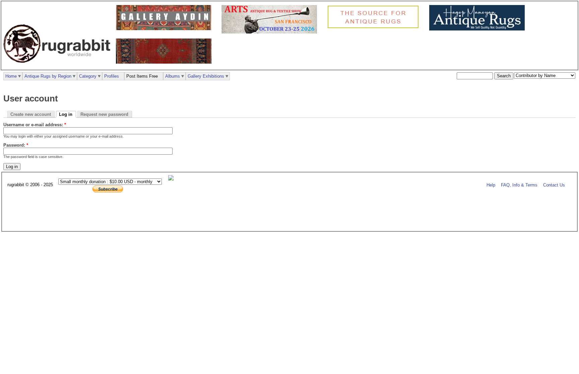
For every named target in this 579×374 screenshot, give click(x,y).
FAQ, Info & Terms (519, 185)
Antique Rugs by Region (47, 76)
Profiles (111, 76)
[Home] (58, 66)
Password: (15, 145)
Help (491, 185)
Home (11, 76)
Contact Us (554, 185)
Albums (172, 76)
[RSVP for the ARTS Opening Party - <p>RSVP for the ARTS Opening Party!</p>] (172, 178)
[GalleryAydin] (165, 28)
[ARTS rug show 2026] (270, 31)
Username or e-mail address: (34, 124)
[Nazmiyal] (375, 27)
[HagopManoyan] (478, 28)
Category (87, 76)
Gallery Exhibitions (206, 76)
